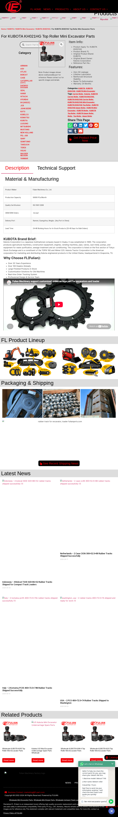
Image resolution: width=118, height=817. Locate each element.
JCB (22, 105)
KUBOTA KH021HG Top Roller (79, 105)
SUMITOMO (25, 142)
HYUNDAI (24, 99)
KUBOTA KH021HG (43, 29)
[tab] (17, 168)
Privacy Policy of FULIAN (12, 813)
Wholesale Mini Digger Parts (44, 800)
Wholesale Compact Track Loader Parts (70, 800)
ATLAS (23, 72)
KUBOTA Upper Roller (85, 113)
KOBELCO (24, 114)
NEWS (47, 9)
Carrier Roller (78, 94)
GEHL (22, 90)
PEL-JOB (24, 136)
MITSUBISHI (25, 126)
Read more (9, 760)
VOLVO (23, 151)
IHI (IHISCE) (25, 102)
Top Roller (77, 116)
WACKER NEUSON (24, 155)
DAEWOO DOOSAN (24, 87)
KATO (22, 111)
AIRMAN (23, 66)
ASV (22, 69)
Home (3, 29)
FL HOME (35, 9)
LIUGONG (24, 123)
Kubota (87, 94)
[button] (70, 125)
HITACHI (24, 96)
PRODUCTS (62, 9)
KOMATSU (24, 117)
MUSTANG (24, 129)
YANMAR (24, 158)
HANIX (23, 93)
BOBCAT (24, 75)
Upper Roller (87, 116)
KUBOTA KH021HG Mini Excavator (81, 102)
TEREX (23, 148)
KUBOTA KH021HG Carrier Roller (80, 99)
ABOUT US (79, 9)
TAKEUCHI (24, 145)
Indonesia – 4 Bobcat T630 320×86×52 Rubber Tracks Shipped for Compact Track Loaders (27, 583)
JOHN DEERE (25, 108)
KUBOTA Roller (82, 110)
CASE (22, 78)
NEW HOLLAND (26, 133)
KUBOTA (10, 29)
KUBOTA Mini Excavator (25, 29)
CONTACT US (97, 9)
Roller (70, 116)
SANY (22, 139)
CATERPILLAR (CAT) (26, 82)
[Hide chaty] (111, 811)
